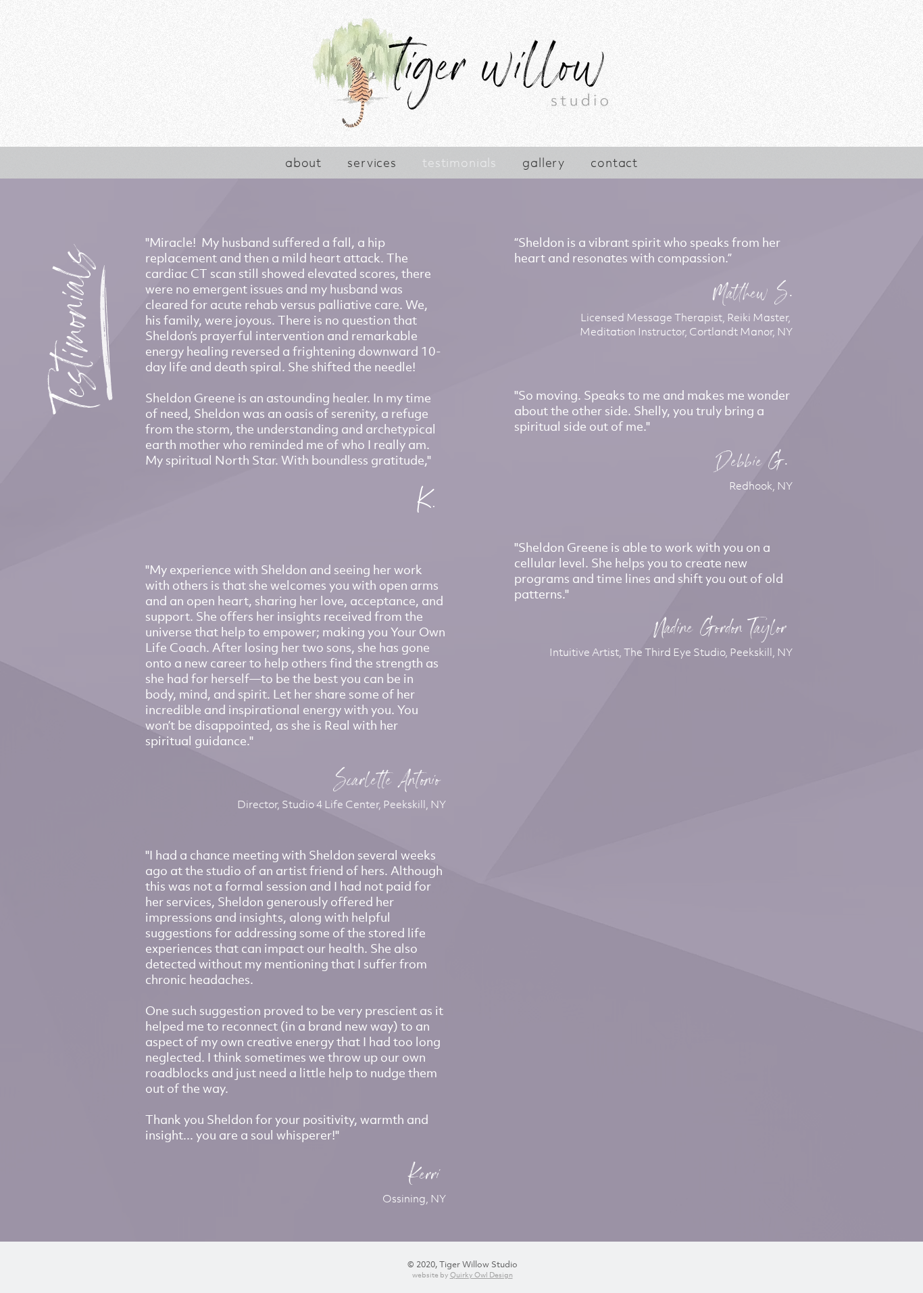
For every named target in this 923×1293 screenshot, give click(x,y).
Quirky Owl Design (481, 1274)
